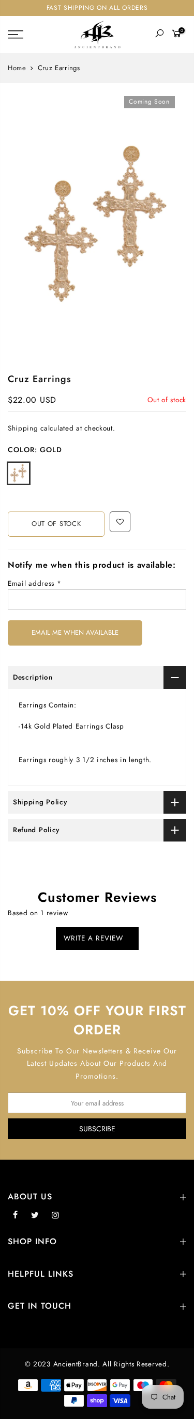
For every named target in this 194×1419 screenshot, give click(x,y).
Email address (35, 583)
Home (17, 68)
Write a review (93, 938)
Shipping (23, 428)
